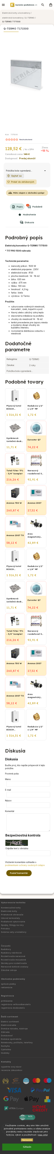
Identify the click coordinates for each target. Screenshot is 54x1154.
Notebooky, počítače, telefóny (17, 1042)
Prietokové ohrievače (12, 915)
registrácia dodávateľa (13, 1008)
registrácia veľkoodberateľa (16, 1004)
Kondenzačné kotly (11, 908)
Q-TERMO (34, 359)
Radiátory (6, 949)
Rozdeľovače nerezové (13, 956)
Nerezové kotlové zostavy (14, 967)
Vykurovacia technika (13, 902)
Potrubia (5, 928)
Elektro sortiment (10, 1022)
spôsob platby (8, 984)
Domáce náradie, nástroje (14, 1028)
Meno (8, 779)
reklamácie (6, 987)
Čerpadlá (5, 946)
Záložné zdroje (9, 970)
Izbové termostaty (10, 918)
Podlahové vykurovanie (13, 921)
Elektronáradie (8, 1025)
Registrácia (7, 996)
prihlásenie (7, 1001)
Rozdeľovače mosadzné (13, 960)
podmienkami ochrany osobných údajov (25, 865)
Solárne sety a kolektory (13, 932)
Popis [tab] (20, 206)
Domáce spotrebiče (11, 1039)
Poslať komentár (19, 873)
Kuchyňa (5, 1046)
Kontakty (6, 1062)
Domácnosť (7, 1035)
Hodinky (5, 1053)
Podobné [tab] (34, 206)
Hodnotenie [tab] (29, 214)
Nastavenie (27, 1140)
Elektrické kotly (9, 911)
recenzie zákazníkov (11, 1070)
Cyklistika (6, 1049)
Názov (8, 800)
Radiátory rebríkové (11, 953)
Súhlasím (27, 1147)
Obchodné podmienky (13, 979)
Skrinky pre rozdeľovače (14, 963)
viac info (42, 1135)
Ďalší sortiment (9, 1017)
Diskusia (29, 222)
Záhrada (5, 1032)
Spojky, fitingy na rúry (12, 925)
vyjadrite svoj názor (11, 1067)
